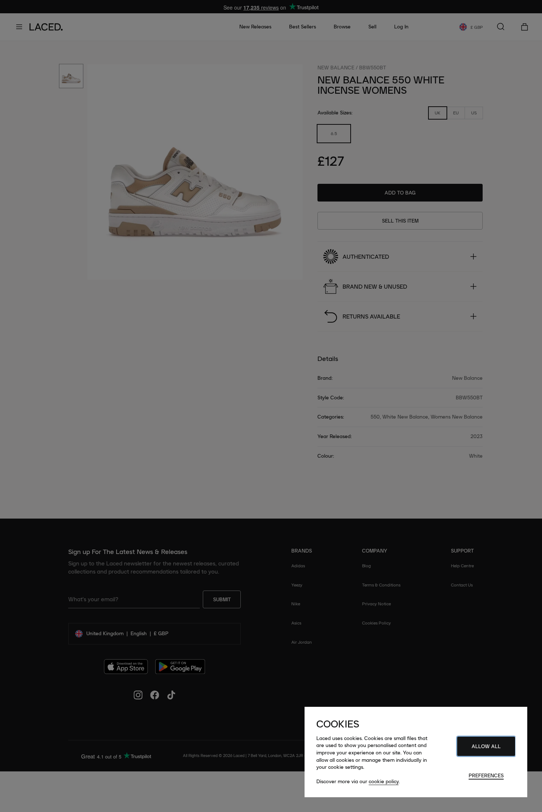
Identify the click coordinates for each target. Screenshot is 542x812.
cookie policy (384, 781)
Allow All (486, 746)
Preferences (486, 775)
